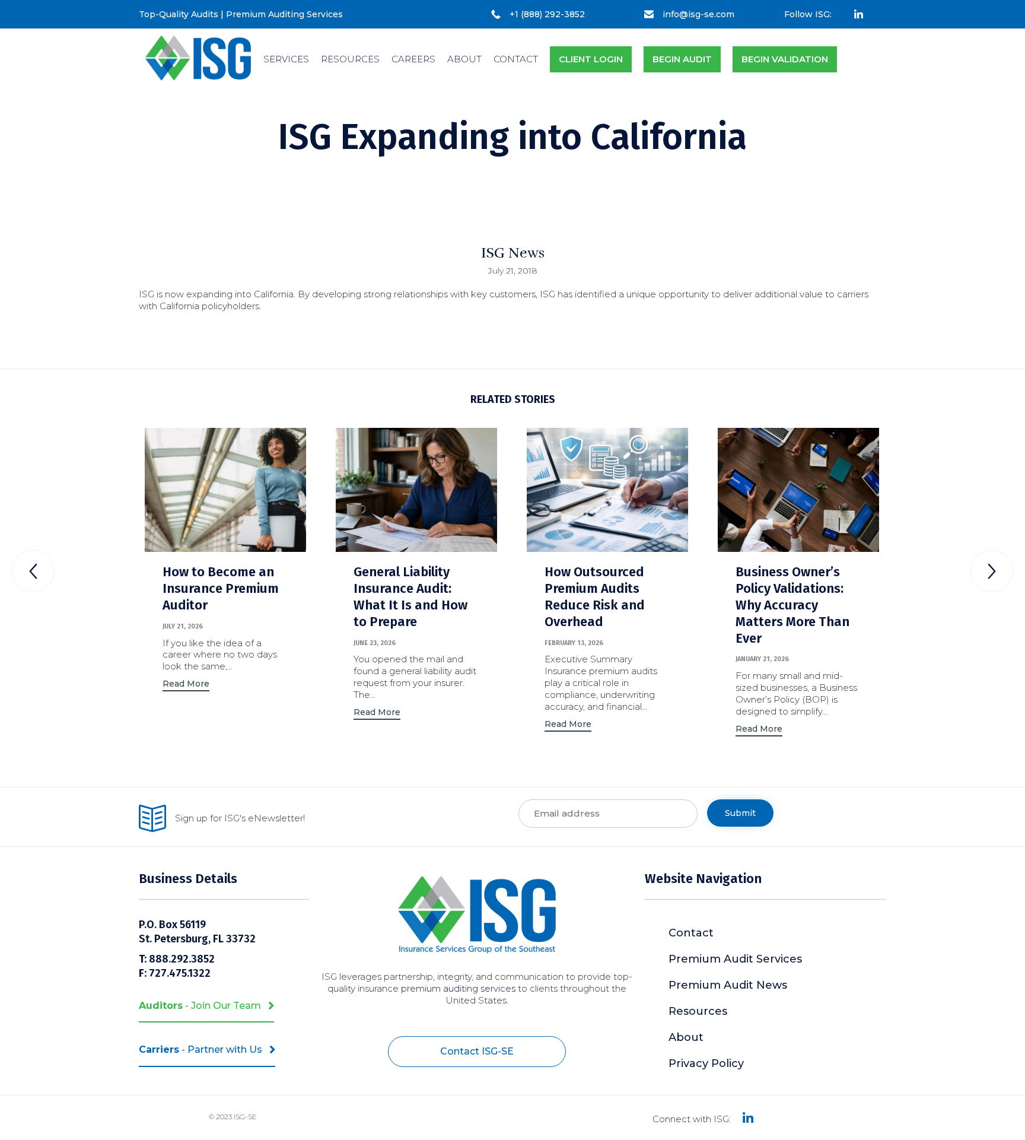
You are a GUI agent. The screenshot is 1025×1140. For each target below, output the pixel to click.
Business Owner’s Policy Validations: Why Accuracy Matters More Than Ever (792, 605)
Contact (691, 932)
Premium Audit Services (735, 959)
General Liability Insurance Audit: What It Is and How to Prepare (410, 597)
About (686, 1037)
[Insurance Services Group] (198, 59)
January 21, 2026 (762, 659)
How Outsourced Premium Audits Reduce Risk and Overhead (595, 597)
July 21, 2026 (183, 626)
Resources (698, 1011)
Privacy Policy (706, 1063)
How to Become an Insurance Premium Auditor (221, 588)
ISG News (513, 253)
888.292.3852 (183, 959)
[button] (186, 685)
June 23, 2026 (375, 643)
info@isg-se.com (698, 14)
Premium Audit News (728, 985)
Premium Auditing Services (284, 14)
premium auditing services (458, 988)
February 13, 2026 (574, 643)
